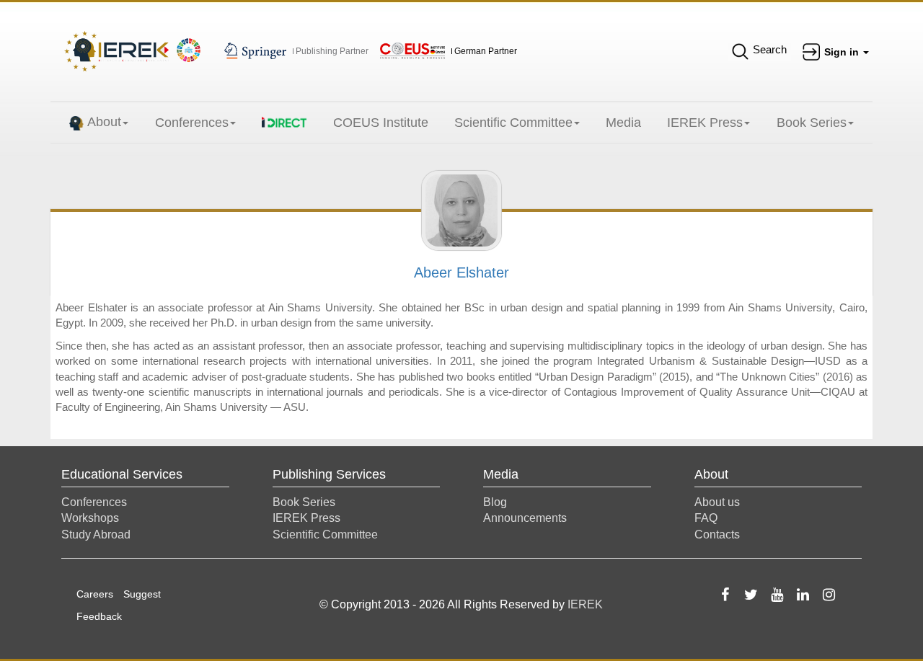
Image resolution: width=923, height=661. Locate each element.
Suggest (142, 594)
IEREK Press (705, 122)
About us (717, 502)
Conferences (192, 122)
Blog (495, 502)
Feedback (99, 616)
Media (623, 122)
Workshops (90, 518)
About (104, 122)
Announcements (525, 518)
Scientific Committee (513, 122)
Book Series (812, 122)
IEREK (585, 604)
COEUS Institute (380, 122)
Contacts (717, 534)
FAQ (705, 518)
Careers (94, 594)
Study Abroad (96, 534)
